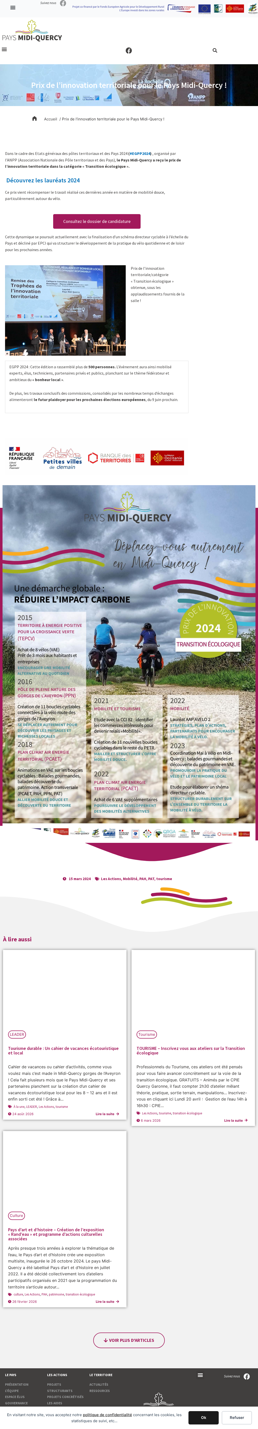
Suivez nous (48, 3)
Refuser (237, 1417)
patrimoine (56, 1294)
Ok (203, 1417)
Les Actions (111, 878)
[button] (13, 7)
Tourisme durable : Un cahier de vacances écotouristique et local (63, 1050)
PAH (142, 878)
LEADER (17, 1034)
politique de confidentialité (107, 1414)
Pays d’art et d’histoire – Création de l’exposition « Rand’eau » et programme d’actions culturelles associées (56, 1234)
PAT (151, 878)
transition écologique (187, 1113)
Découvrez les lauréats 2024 (42, 180)
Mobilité (130, 878)
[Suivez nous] (63, 3)
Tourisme (146, 1034)
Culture (16, 1215)
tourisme (164, 878)
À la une (19, 1107)
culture (18, 1294)
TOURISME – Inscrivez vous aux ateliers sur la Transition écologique (191, 1050)
